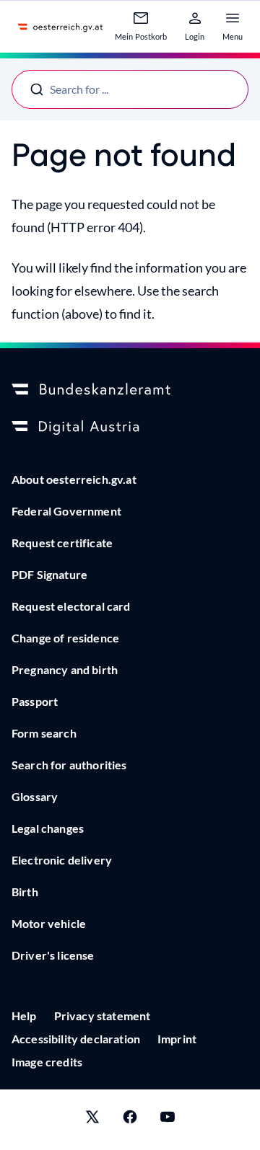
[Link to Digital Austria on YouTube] (167, 1120)
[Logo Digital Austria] (130, 427)
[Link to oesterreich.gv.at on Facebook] (130, 1120)
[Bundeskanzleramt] (130, 390)
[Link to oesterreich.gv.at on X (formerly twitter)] (92, 1120)
